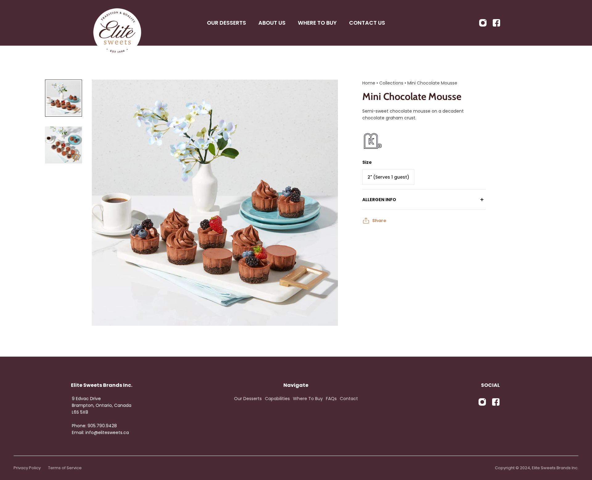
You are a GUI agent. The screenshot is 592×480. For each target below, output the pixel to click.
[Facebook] (496, 23)
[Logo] (117, 23)
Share (379, 220)
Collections (392, 83)
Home (368, 83)
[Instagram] (483, 23)
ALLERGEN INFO (379, 200)
